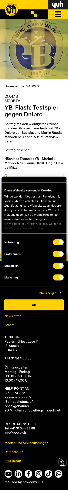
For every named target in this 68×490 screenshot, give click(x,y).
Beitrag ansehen (17, 150)
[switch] (58, 254)
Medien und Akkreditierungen (26, 443)
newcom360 (33, 482)
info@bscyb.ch (15, 432)
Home (9, 86)
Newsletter (13, 316)
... (20, 86)
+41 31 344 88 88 (18, 358)
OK (34, 304)
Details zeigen (47, 292)
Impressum (13, 460)
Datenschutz (14, 451)
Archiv (9, 325)
